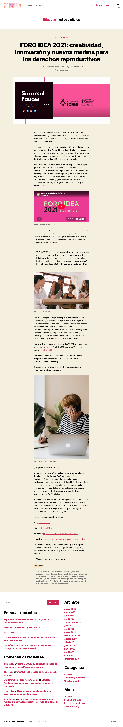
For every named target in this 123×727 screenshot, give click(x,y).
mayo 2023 (69, 612)
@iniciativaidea (43, 522)
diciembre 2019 (71, 659)
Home (107, 5)
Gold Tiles (9, 699)
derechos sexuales (53, 574)
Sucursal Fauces (17, 722)
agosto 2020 (70, 639)
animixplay (9, 664)
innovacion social (56, 576)
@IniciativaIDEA (45, 528)
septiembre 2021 (72, 622)
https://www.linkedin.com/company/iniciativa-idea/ (64, 539)
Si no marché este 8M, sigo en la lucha (22, 627)
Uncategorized (61, 38)
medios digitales (78, 576)
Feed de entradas (72, 700)
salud (61, 581)
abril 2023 (69, 615)
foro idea (77, 574)
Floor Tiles (9, 691)
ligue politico (67, 576)
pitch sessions (62, 579)
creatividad (67, 572)
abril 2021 (69, 629)
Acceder (68, 696)
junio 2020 (69, 645)
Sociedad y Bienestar (74, 677)
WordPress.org (71, 706)
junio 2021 (69, 625)
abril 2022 (69, 619)
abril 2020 (69, 652)
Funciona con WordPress (36, 722)
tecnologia (74, 581)
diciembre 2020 (72, 635)
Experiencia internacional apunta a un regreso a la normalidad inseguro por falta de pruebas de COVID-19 (31, 702)
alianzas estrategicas (43, 572)
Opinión (68, 674)
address (8, 672)
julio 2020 (69, 642)
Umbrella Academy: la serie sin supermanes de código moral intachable (28, 683)
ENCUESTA (9, 632)
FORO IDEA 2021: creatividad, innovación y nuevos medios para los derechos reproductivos (61, 52)
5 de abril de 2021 (76, 67)
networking (40, 579)
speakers (66, 581)
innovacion (45, 576)
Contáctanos (97, 5)
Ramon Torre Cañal (51, 581)
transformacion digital (49, 583)
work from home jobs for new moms (21, 680)
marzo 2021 (70, 632)
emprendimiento (67, 574)
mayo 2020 (69, 649)
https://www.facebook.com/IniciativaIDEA (60, 533)
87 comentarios (62, 70)
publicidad (40, 581)
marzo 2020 (70, 655)
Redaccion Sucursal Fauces (55, 67)
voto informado (62, 583)
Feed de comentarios (74, 703)
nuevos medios (50, 579)
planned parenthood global (76, 579)
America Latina (57, 572)
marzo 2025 (70, 609)
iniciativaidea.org (50, 350)
